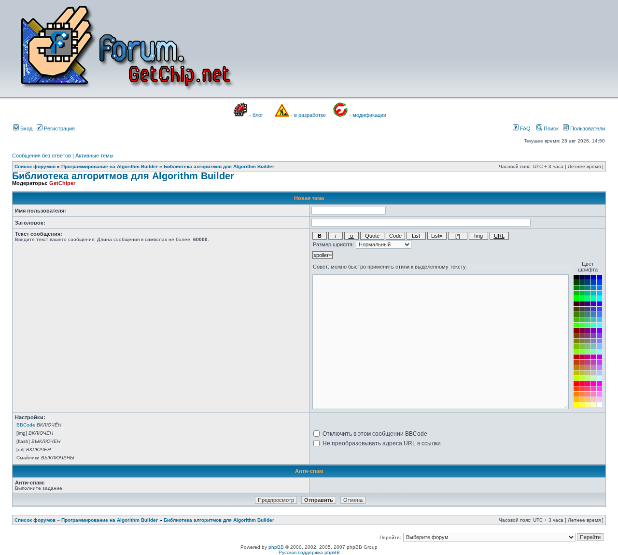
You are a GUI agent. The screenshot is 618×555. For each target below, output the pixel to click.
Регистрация (58, 128)
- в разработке (308, 115)
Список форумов (35, 166)
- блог (256, 115)
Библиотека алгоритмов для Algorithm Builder (219, 166)
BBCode (25, 424)
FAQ (525, 128)
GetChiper (62, 183)
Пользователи (587, 128)
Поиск (550, 128)
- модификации (367, 115)
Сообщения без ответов (41, 155)
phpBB (276, 547)
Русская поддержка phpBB (309, 552)
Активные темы (94, 155)
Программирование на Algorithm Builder (109, 166)
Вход (25, 128)
